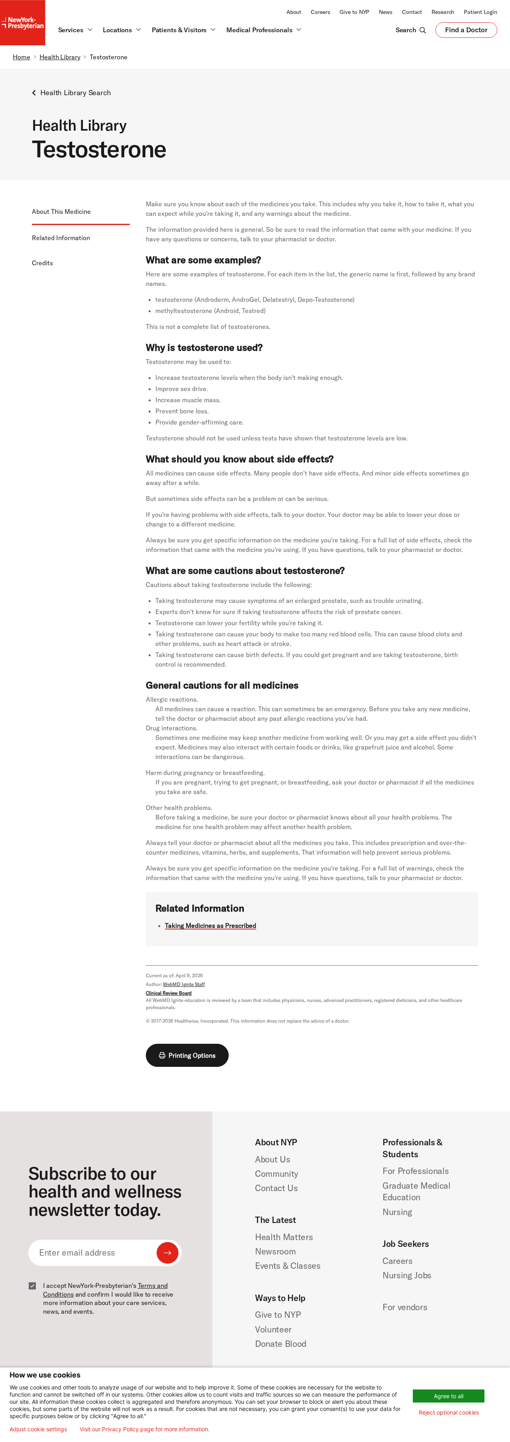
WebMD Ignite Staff (184, 984)
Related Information (61, 238)
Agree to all (448, 1396)
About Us (272, 1159)
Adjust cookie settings (38, 1429)
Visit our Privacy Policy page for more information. (145, 1429)
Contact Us (276, 1188)
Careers (320, 12)
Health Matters (284, 1236)
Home (21, 57)
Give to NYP (354, 12)
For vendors (404, 1307)
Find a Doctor (466, 31)
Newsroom (275, 1251)
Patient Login (480, 12)
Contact (412, 12)
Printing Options (192, 1055)
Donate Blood (280, 1343)
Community (276, 1173)
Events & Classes (288, 1265)
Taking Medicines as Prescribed (210, 925)
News (385, 12)
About (293, 12)
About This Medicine (61, 211)
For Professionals (415, 1170)
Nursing (397, 1211)
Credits (42, 263)
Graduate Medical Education (416, 1191)
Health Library (59, 57)
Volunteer (273, 1329)
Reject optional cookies (449, 1412)
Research (443, 12)
